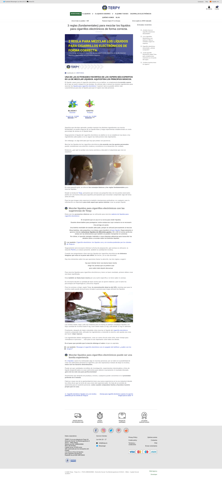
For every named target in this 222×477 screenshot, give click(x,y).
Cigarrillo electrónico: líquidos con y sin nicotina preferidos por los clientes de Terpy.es (80, 394)
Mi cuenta (209, 9)
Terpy (80, 193)
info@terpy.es (103, 443)
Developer (154, 474)
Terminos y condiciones (132, 443)
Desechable (76, 13)
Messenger (102, 446)
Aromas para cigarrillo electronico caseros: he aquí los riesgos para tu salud (116, 394)
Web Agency (153, 471)
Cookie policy (133, 440)
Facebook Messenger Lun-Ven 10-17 (15, 1)
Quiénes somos (108, 17)
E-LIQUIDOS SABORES (102, 13)
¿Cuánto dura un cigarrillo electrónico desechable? (149, 31)
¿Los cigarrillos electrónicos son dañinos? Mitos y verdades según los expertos (148, 40)
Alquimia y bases (121, 13)
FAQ (206, 1)
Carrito (217, 8)
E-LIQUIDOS (86, 13)
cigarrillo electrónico (120, 330)
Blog (118, 17)
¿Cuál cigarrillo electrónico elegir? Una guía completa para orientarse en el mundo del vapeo (149, 56)
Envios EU (31, 1)
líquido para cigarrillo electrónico (84, 86)
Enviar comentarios (151, 446)
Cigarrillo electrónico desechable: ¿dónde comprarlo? (149, 48)
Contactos (200, 1)
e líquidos (70, 361)
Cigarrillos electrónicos (140, 13)
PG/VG (73, 250)
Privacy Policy (133, 437)
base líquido (115, 230)
